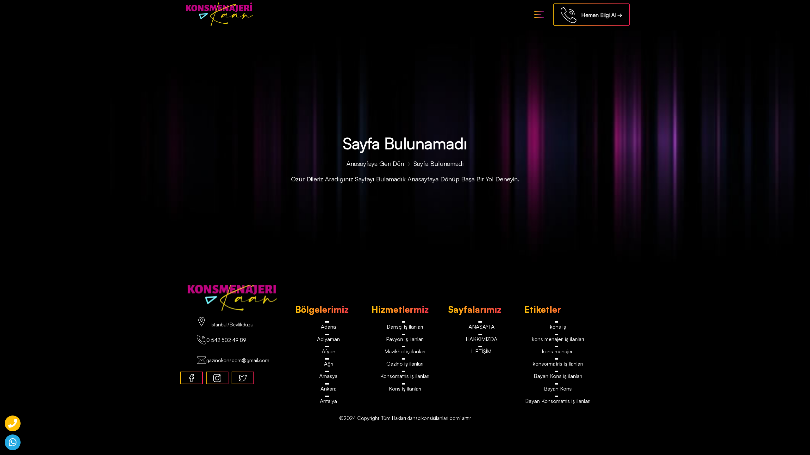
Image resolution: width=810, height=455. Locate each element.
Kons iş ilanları (405, 388)
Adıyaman (328, 339)
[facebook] (191, 378)
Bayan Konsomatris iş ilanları (558, 401)
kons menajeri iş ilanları (558, 339)
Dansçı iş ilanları (404, 326)
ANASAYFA (481, 326)
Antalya (328, 401)
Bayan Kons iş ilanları (558, 376)
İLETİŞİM (481, 351)
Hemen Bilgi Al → (599, 15)
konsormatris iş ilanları (558, 364)
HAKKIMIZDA (481, 339)
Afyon (328, 351)
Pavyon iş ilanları (405, 339)
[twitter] (243, 378)
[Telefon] (13, 423)
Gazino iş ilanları (404, 364)
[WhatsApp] (13, 442)
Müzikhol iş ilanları (404, 351)
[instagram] (217, 378)
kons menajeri (558, 351)
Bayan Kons (558, 388)
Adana (328, 326)
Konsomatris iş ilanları (405, 376)
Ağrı (328, 364)
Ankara (329, 388)
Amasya (328, 376)
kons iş (558, 326)
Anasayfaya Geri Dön (375, 163)
